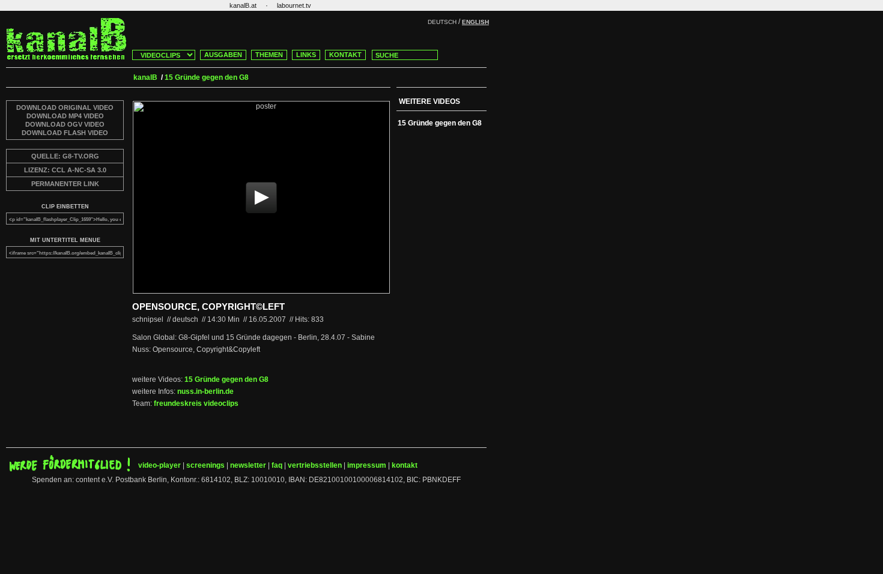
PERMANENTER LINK (65, 183)
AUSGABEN (223, 54)
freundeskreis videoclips (196, 403)
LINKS (306, 54)
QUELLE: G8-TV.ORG (65, 156)
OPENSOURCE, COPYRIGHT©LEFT (208, 306)
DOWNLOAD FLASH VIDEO (65, 132)
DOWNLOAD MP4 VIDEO (65, 115)
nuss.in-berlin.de (205, 391)
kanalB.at (242, 5)
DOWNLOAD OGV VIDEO (65, 124)
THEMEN (269, 54)
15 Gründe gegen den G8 (226, 379)
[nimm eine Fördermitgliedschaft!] (70, 469)
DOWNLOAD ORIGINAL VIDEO (65, 107)
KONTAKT (345, 54)
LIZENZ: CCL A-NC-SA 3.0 (65, 170)
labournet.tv (294, 5)
